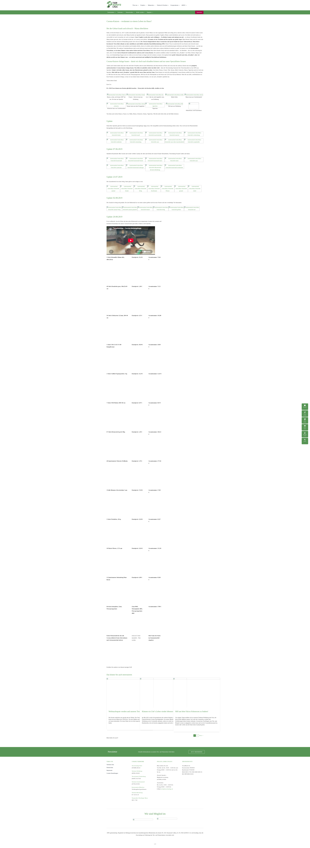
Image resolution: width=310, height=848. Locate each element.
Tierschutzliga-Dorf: (137, 765)
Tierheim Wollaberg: (137, 771)
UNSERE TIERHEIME (138, 761)
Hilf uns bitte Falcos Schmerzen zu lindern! (191, 711)
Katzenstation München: (138, 787)
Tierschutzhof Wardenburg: (139, 776)
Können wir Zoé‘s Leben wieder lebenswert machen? (162, 711)
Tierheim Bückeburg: (137, 792)
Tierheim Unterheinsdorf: (138, 782)
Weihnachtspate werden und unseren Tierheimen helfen (130, 711)
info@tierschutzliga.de (167, 789)
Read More (306, 411)
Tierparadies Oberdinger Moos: (140, 798)
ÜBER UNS (110, 761)
